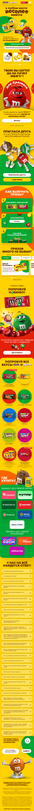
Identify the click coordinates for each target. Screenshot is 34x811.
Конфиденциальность (9, 782)
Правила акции (17, 279)
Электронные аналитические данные (17, 785)
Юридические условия (23, 782)
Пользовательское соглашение (16, 784)
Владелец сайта (8, 783)
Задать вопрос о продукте (21, 783)
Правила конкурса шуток (17, 125)
